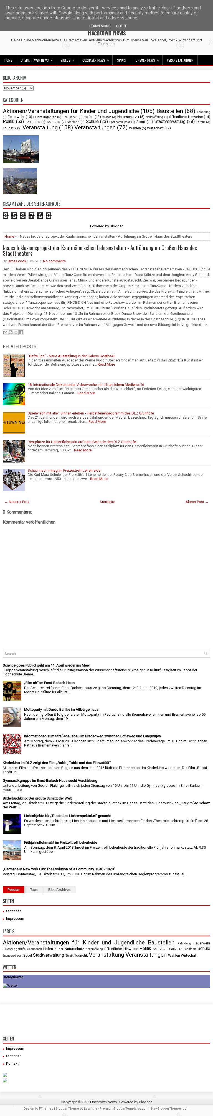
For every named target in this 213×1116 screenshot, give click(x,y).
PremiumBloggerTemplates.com (124, 1108)
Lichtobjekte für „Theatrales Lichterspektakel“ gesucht (67, 816)
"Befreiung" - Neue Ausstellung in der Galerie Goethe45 (71, 356)
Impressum (15, 918)
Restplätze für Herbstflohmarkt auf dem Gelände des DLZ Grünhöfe (82, 442)
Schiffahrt (73, 122)
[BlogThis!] (10, 332)
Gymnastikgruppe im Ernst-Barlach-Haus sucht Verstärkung (50, 780)
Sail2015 (53, 122)
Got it (121, 26)
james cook (16, 261)
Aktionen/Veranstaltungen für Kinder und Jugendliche (71, 111)
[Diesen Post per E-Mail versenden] (5, 332)
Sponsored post (120, 122)
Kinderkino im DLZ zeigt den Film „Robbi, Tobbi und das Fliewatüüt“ (57, 763)
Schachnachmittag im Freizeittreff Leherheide (64, 470)
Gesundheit (69, 117)
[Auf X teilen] (16, 332)
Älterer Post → (197, 502)
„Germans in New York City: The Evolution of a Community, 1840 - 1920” (59, 869)
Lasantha (90, 1108)
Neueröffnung (154, 117)
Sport (122, 60)
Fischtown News (106, 32)
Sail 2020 (33, 122)
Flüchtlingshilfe (44, 117)
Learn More (99, 26)
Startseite (107, 502)
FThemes (46, 1108)
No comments (54, 261)
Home (8, 60)
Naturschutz (127, 117)
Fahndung (203, 112)
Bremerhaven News (36, 59)
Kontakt (12, 1063)
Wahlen (135, 128)
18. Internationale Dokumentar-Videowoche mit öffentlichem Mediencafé (86, 385)
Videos (67, 59)
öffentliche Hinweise (185, 117)
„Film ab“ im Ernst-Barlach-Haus (49, 683)
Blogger (116, 226)
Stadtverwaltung (170, 121)
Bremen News (147, 59)
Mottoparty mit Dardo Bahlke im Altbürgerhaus (61, 709)
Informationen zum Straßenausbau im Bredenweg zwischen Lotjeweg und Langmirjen (92, 736)
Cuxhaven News (95, 59)
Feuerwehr (16, 117)
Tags (34, 890)
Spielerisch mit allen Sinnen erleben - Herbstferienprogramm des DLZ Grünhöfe (91, 413)
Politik (8, 121)
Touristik (9, 128)
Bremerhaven (13, 977)
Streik (200, 122)
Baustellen (169, 111)
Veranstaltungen (180, 60)
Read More (106, 364)
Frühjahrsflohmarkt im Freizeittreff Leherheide (60, 842)
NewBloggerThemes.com (170, 1108)
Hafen (88, 117)
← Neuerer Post (16, 502)
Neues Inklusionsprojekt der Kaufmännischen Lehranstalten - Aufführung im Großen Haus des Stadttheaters (100, 250)
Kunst (106, 117)
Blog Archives (59, 890)
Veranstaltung (40, 127)
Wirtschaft (155, 128)
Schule (92, 121)
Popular (13, 890)
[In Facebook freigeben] (21, 332)
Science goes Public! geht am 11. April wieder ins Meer (46, 665)
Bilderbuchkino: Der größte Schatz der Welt (37, 798)
